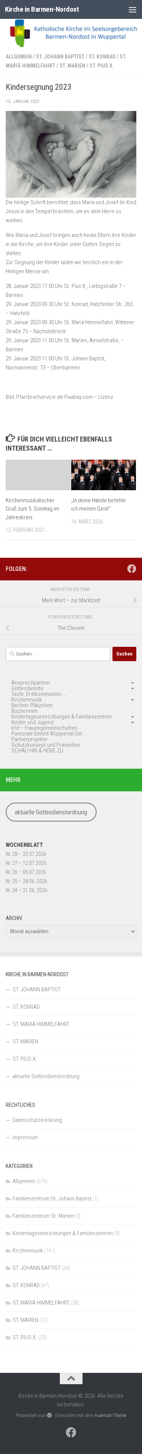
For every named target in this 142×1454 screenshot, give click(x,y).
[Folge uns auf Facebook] (131, 568)
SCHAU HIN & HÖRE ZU (37, 750)
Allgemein (19, 57)
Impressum (25, 1137)
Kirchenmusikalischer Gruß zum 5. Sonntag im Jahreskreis (32, 509)
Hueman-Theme (110, 1415)
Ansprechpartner (30, 682)
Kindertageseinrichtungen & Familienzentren (61, 716)
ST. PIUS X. (101, 66)
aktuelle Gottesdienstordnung (51, 812)
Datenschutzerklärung (37, 1120)
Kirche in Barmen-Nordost (42, 9)
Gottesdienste (27, 688)
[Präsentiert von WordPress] (49, 1415)
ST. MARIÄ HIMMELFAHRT (40, 1024)
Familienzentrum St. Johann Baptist (51, 1198)
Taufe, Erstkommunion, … (38, 694)
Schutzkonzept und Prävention (45, 745)
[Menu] (132, 9)
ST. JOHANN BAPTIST (60, 57)
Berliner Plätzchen (32, 705)
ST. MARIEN (72, 66)
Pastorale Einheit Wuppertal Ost (46, 733)
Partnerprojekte (29, 739)
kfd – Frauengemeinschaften (44, 728)
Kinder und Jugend (32, 722)
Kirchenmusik (26, 699)
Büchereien (24, 711)
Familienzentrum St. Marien (43, 1215)
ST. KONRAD (102, 57)
